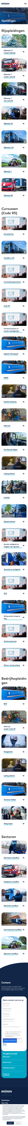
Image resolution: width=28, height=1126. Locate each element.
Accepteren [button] (10, 1123)
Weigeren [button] (18, 1123)
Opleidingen (5, 1100)
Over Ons (4, 1103)
